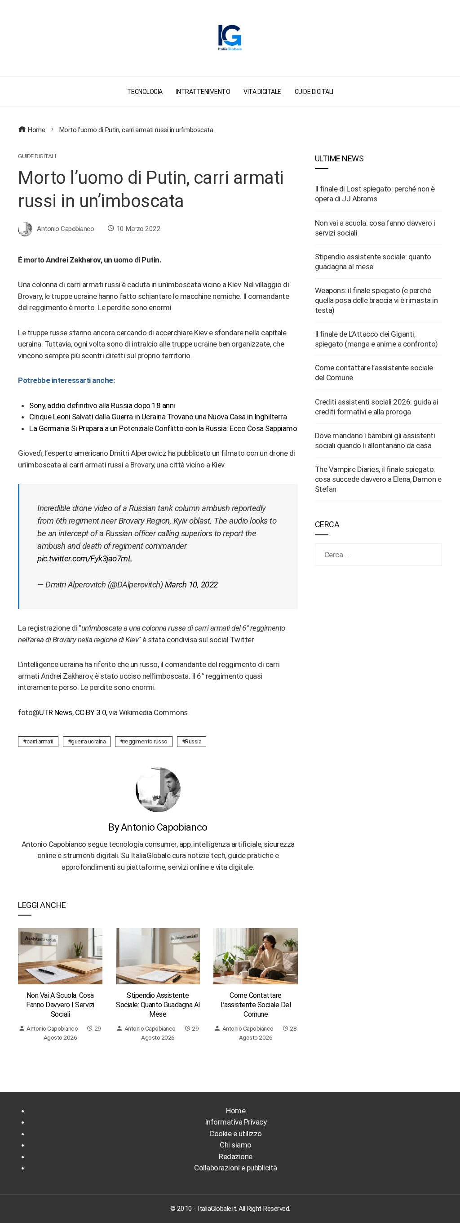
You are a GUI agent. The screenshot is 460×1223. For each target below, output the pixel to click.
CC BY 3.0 (90, 712)
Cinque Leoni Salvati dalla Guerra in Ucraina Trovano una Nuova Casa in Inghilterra (158, 416)
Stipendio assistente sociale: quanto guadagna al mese (158, 1004)
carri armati (40, 741)
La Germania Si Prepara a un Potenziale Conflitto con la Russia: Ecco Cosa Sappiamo (163, 428)
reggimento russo (146, 741)
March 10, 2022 (191, 585)
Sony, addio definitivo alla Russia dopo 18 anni (102, 405)
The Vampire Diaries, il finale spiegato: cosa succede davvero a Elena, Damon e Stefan (378, 479)
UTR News (55, 712)
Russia (193, 741)
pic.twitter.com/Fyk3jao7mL (84, 559)
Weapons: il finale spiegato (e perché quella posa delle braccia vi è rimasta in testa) (376, 300)
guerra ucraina (88, 741)
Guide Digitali (37, 156)
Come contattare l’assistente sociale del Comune (256, 1004)
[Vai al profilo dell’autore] (158, 788)
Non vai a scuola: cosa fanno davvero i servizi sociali (60, 1004)
